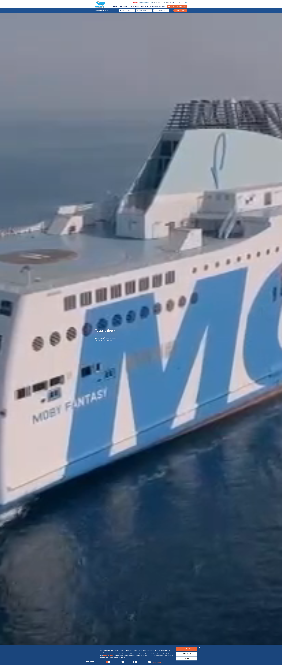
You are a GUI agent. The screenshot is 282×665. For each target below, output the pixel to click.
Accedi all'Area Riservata (178, 6)
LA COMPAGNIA (154, 6)
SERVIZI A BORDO (145, 6)
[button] (185, 2)
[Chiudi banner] (199, 647)
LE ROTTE (115, 6)
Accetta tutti (186, 648)
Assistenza (156, 2)
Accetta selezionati (186, 653)
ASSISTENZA (162, 6)
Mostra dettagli (157, 662)
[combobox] (144, 10)
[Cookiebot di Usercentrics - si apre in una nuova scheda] (90, 662)
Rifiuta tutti (186, 658)
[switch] (122, 662)
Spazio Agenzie (144, 2)
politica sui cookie (108, 655)
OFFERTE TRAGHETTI (124, 6)
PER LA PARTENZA (134, 6)
